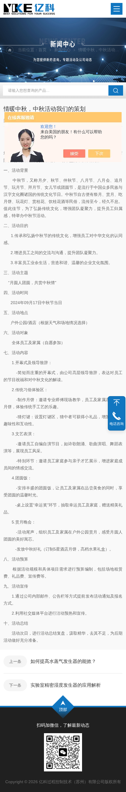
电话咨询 (117, 424)
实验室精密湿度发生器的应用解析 (65, 685)
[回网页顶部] (116, 402)
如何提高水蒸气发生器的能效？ (63, 661)
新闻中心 (62, 49)
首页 (42, 49)
